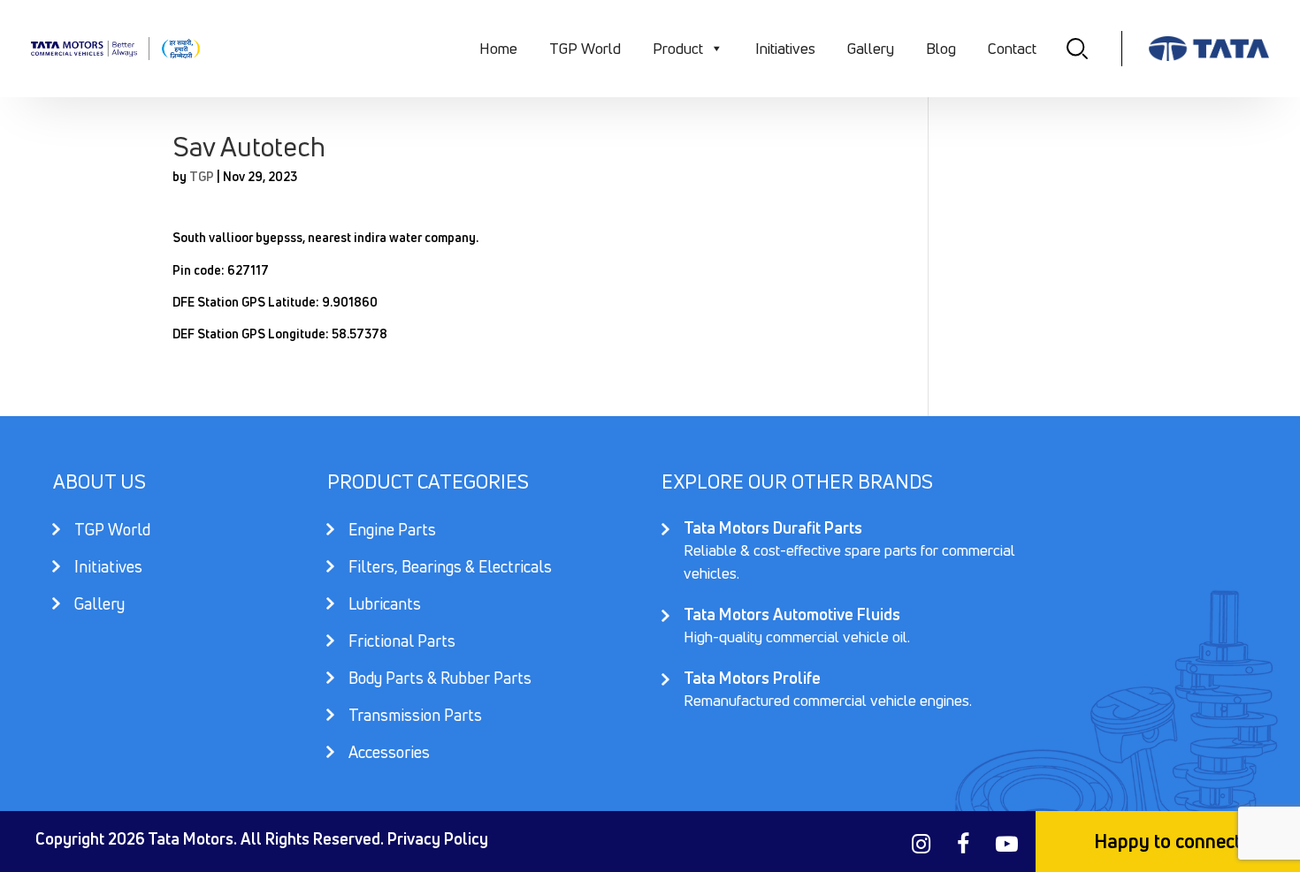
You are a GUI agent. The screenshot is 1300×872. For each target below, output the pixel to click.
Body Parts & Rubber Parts (439, 679)
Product (678, 48)
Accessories (389, 752)
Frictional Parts (401, 642)
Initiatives (785, 48)
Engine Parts (392, 531)
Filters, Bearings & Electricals (450, 568)
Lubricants (384, 605)
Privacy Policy (437, 838)
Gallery (870, 48)
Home (498, 48)
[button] (715, 48)
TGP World (585, 48)
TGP (201, 176)
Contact (1012, 48)
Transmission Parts (415, 717)
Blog (941, 48)
